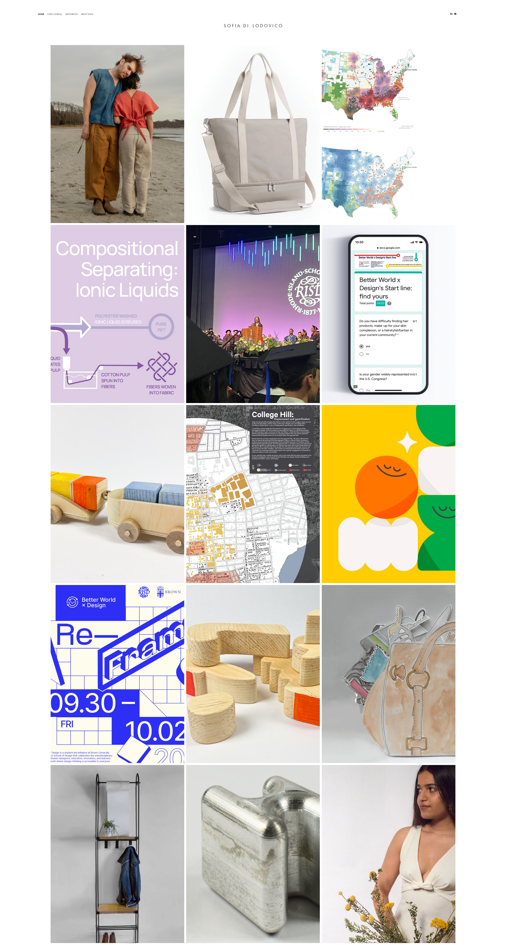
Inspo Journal (54, 14)
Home (41, 14)
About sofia (87, 14)
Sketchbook (71, 14)
